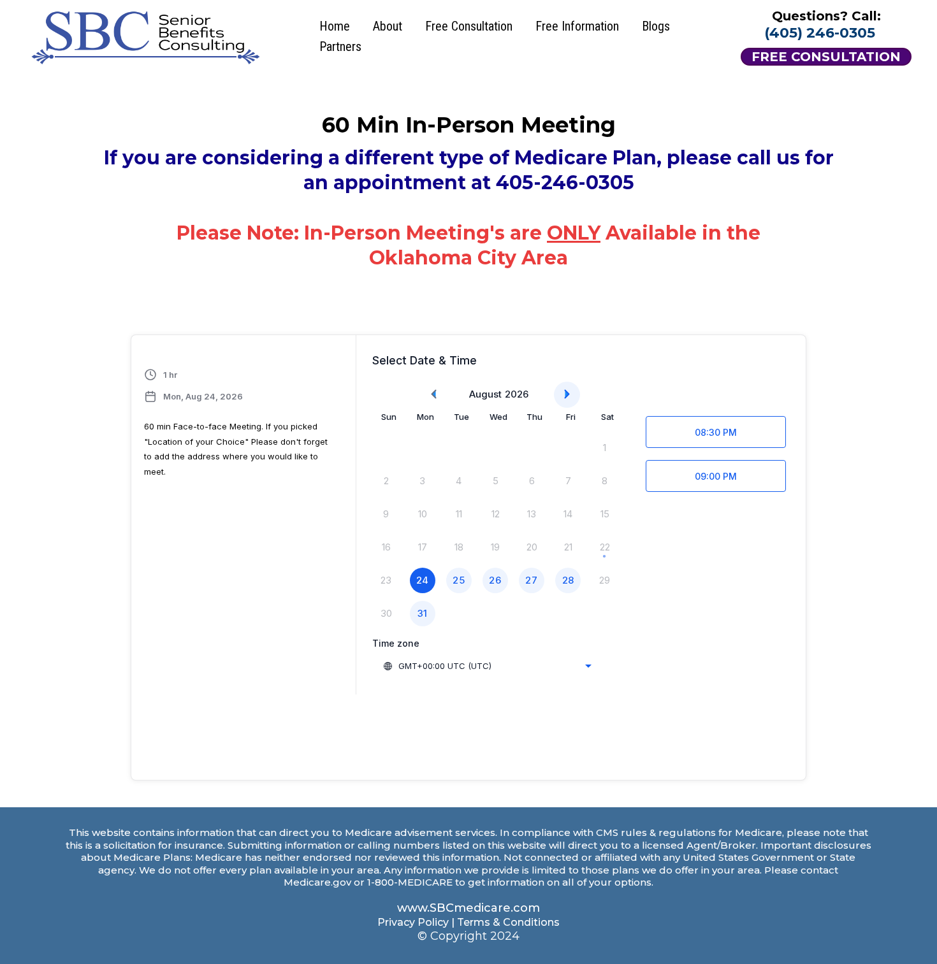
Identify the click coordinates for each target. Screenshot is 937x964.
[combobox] (487, 666)
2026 (516, 394)
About (387, 26)
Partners (340, 46)
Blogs (656, 26)
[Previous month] (434, 395)
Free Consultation (468, 26)
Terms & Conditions (508, 922)
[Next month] (567, 395)
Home (334, 26)
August (485, 394)
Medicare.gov (317, 882)
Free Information (577, 26)
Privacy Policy (413, 922)
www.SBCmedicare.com (468, 908)
